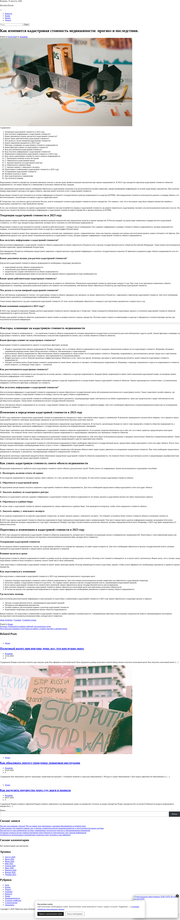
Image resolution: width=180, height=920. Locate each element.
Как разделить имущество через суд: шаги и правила (35, 790)
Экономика (9, 905)
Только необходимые (75, 914)
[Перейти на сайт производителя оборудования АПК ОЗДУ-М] (156, 907)
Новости (8, 14)
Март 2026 (9, 868)
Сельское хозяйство (13, 900)
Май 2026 (9, 863)
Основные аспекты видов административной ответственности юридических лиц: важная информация (43, 833)
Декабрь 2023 (10, 875)
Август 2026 (10, 857)
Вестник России (7, 5)
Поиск (2, 810)
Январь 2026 (10, 872)
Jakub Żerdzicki (6, 620)
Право (7, 16)
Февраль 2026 (10, 870)
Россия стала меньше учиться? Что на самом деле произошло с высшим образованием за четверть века (43, 826)
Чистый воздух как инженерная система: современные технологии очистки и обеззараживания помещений (45, 830)
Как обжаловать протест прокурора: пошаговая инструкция (40, 762)
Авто (7, 885)
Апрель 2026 (10, 866)
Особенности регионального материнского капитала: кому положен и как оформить (35, 835)
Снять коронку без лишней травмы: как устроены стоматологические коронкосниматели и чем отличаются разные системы (52, 828)
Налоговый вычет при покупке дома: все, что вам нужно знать (42, 648)
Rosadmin (24, 37)
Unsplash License (29, 620)
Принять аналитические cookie (50, 914)
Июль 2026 (9, 859)
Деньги (8, 20)
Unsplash (17, 620)
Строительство (11, 903)
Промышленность (12, 898)
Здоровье (8, 892)
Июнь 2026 (9, 861)
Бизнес (8, 18)
